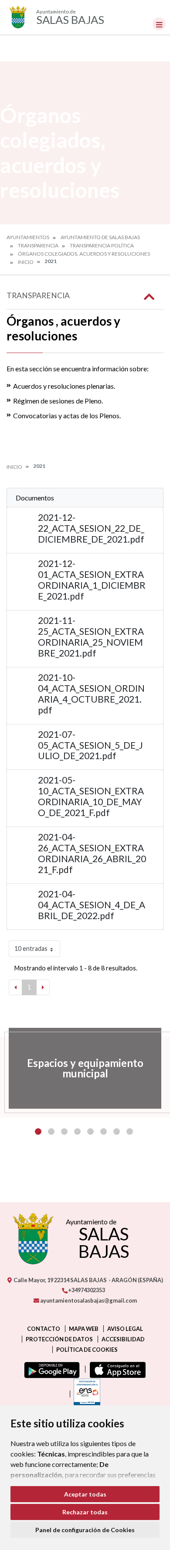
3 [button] (64, 1131)
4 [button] (77, 1131)
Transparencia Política (102, 245)
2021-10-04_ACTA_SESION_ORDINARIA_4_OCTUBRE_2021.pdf (91, 693)
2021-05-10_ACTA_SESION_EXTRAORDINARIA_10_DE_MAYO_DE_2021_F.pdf (91, 796)
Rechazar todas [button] (85, 1512)
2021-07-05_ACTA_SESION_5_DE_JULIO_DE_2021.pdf (90, 745)
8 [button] (129, 1131)
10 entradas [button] (31, 948)
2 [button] (51, 1131)
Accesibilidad (123, 1339)
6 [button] (103, 1131)
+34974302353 (86, 1290)
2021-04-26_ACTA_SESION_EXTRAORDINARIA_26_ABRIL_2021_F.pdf (92, 853)
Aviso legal (125, 1328)
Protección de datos (59, 1339)
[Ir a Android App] (50, 1369)
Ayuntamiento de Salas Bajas (100, 237)
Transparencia (38, 245)
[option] (85, 1068)
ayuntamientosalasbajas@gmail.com (88, 1300)
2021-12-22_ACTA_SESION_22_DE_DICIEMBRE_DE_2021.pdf (91, 528)
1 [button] (38, 1131)
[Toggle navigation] (159, 23)
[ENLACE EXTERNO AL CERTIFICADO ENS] (85, 1393)
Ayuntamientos (28, 237)
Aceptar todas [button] (85, 1494)
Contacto (43, 1328)
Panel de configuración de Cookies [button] (85, 1529)
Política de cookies (87, 1349)
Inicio (26, 262)
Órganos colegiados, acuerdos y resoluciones (84, 253)
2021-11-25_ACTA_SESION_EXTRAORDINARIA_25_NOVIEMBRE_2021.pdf (91, 636)
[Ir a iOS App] (115, 1369)
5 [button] (90, 1131)
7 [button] (116, 1131)
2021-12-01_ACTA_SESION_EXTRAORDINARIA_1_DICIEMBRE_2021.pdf (92, 579)
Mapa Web (84, 1328)
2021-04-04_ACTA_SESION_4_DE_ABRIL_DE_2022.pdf (91, 904)
